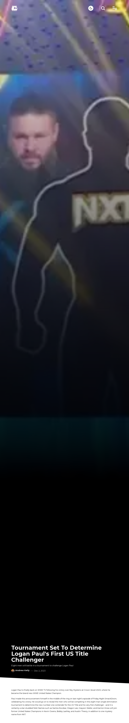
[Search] (103, 8)
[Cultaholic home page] (49, 8)
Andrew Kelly (22, 670)
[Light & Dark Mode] (90, 8)
